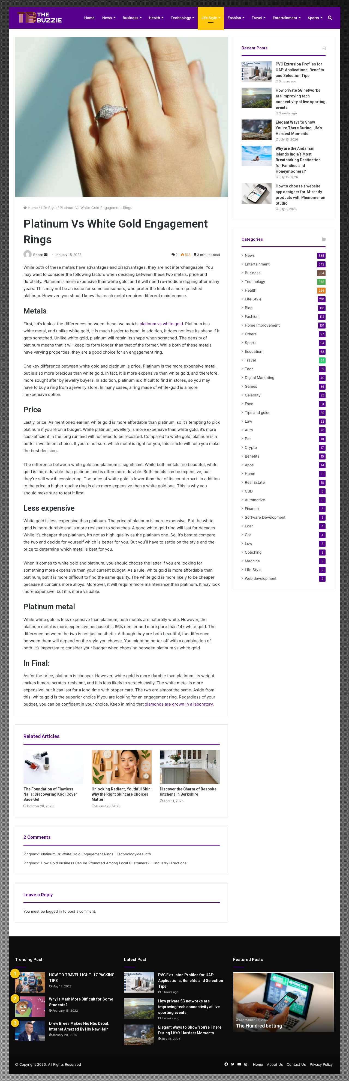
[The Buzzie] (39, 18)
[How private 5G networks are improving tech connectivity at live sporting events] (257, 98)
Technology (181, 18)
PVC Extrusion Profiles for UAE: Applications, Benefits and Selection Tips (300, 70)
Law (248, 421)
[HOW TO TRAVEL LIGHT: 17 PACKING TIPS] (30, 982)
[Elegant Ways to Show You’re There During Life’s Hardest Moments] (257, 130)
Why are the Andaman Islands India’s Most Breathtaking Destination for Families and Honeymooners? (298, 160)
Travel (257, 18)
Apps (249, 465)
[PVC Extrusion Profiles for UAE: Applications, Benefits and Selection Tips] (257, 71)
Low (248, 543)
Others (251, 334)
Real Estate (255, 482)
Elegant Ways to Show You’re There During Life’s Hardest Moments (299, 128)
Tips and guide (257, 412)
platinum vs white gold (161, 323)
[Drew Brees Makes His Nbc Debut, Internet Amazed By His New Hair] (30, 1031)
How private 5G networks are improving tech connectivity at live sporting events (189, 1007)
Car (248, 535)
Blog (248, 308)
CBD (249, 491)
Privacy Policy (321, 1064)
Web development (260, 578)
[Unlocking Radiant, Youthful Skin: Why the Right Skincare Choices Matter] (122, 767)
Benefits (252, 456)
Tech (249, 369)
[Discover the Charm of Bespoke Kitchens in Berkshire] (190, 767)
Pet (248, 439)
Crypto (251, 447)
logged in (54, 911)
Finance (252, 508)
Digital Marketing (259, 377)
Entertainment (285, 18)
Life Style (209, 18)
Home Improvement (262, 325)
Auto (249, 430)
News (107, 18)
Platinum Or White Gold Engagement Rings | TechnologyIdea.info (96, 854)
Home (89, 18)
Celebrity (253, 395)
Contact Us (296, 1064)
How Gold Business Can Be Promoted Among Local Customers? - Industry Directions (113, 863)
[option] (283, 1002)
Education (253, 351)
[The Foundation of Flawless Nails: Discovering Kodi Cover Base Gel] (53, 767)
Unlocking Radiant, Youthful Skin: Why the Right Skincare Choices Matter (122, 794)
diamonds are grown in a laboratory (179, 704)
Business (130, 18)
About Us (275, 1064)
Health (154, 18)
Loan (249, 526)
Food (249, 404)
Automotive (255, 500)
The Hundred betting (259, 1026)
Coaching (253, 552)
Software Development (265, 517)
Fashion (234, 18)
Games (251, 386)
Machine (252, 561)
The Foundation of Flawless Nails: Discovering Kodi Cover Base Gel (50, 794)
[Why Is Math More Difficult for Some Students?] (30, 1006)
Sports (313, 18)
